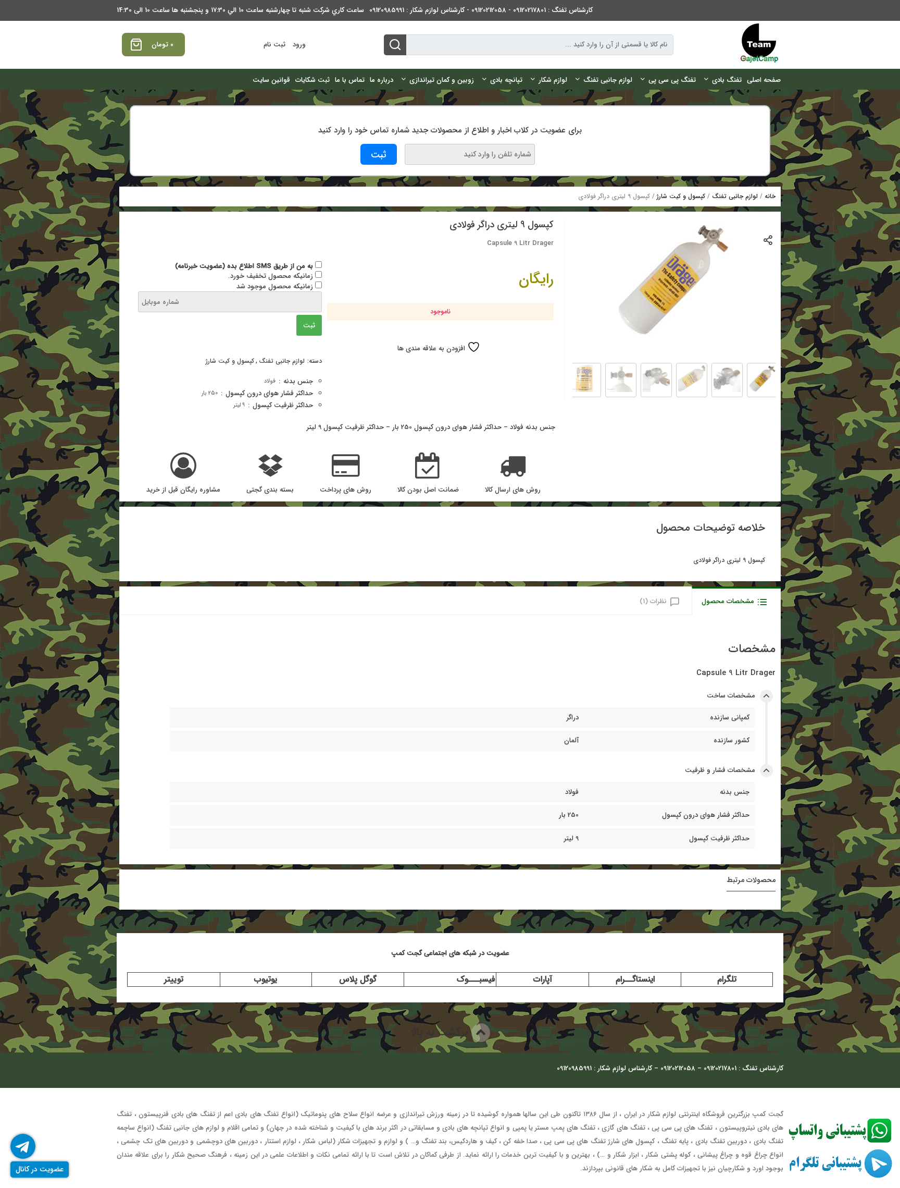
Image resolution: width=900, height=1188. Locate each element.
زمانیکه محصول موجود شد (275, 286)
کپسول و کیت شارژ (681, 196)
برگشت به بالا (440, 1032)
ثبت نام (274, 44)
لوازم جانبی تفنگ (607, 80)
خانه (770, 196)
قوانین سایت (271, 80)
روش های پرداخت (345, 490)
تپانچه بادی (506, 80)
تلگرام (726, 979)
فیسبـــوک (476, 979)
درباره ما (381, 80)
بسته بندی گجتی (270, 490)
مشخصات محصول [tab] (728, 601)
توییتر (173, 979)
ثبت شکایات (312, 80)
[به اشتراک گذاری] (768, 239)
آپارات (542, 979)
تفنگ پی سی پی (672, 80)
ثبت (309, 325)
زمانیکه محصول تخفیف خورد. (271, 276)
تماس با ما (350, 80)
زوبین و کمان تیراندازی (441, 80)
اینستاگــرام (635, 979)
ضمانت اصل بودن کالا (428, 490)
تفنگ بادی (727, 80)
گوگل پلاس (358, 979)
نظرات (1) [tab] (653, 601)
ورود (299, 44)
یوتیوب (265, 979)
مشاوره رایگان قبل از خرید (183, 490)
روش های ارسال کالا (513, 490)
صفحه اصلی (764, 80)
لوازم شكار (553, 80)
